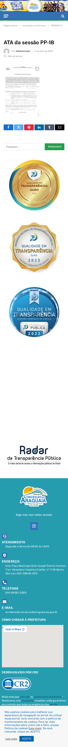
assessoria (27, 700)
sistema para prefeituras (48, 696)
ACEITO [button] (26, 738)
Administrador (23, 51)
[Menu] (6, 16)
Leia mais (35, 728)
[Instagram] (34, 526)
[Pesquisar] (62, 16)
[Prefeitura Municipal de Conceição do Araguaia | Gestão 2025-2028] (34, 6)
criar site (25, 696)
